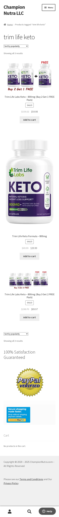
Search (29, 511)
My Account (10, 511)
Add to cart (29, 119)
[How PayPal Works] (29, 415)
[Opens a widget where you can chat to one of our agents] (47, 511)
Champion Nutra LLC (14, 10)
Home (10, 24)
